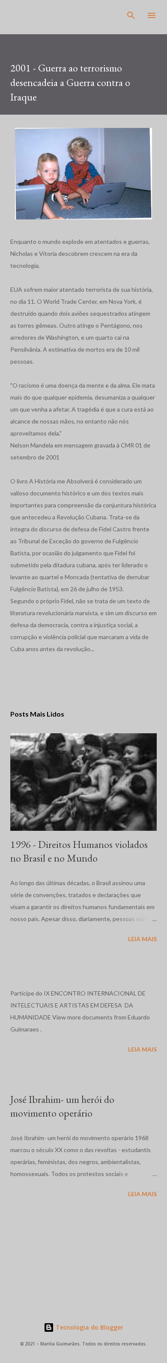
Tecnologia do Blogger (88, 1327)
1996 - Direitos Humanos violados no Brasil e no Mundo (79, 851)
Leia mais (142, 938)
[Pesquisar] (131, 15)
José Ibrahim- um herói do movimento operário (62, 1106)
